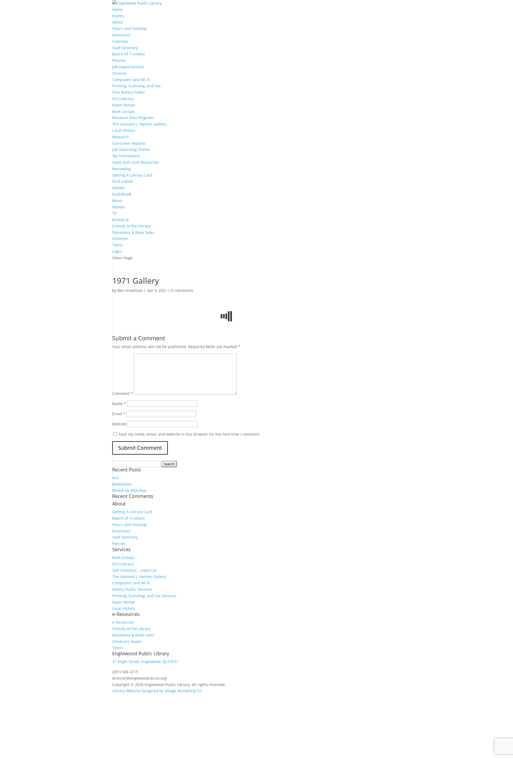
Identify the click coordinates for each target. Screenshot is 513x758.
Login (117, 251)
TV (114, 213)
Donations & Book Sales (133, 232)
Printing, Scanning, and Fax (136, 85)
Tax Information (126, 155)
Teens (117, 244)
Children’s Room (126, 641)
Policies (119, 60)
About (117, 22)
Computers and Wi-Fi (131, 79)
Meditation (122, 484)
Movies (118, 207)
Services (119, 73)
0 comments (182, 290)
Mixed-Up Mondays (129, 490)
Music (117, 200)
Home (117, 9)
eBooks (118, 187)
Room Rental (123, 105)
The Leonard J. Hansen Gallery (139, 124)
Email (118, 413)
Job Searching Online (131, 149)
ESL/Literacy (123, 98)
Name (119, 403)
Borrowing (121, 168)
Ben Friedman (130, 290)
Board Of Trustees (128, 53)
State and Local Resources (135, 162)
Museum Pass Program (132, 117)
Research (120, 136)
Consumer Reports (129, 143)
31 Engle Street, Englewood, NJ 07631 (145, 661)
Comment (122, 393)
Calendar (120, 41)
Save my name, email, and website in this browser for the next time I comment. (189, 434)
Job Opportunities (128, 66)
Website (119, 423)
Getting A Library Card (132, 175)
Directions (121, 34)
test (115, 477)
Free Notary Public (128, 92)
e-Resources (123, 622)
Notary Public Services (132, 589)
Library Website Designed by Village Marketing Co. (157, 690)
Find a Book (122, 181)
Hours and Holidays (129, 28)
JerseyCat (120, 219)
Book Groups (123, 111)
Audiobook (121, 194)
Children (120, 238)
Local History (123, 130)
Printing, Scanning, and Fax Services (144, 595)
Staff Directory (125, 47)
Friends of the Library (131, 225)
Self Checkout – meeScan (134, 570)
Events (118, 15)
